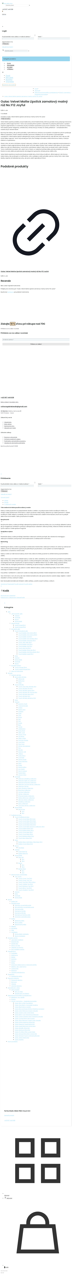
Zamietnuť (4, 584)
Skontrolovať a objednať (8, 595)
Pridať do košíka (5, 118)
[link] (36, 219)
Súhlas (6, 500)
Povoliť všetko (28, 584)
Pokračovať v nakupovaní (8, 597)
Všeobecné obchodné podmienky (14, 443)
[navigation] (36, 591)
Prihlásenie (4, 491)
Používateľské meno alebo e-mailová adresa (15, 484)
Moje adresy (8, 424)
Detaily (6, 502)
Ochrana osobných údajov (12, 439)
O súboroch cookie (10, 504)
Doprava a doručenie (10, 437)
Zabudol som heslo (10, 428)
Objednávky (8, 422)
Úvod (36, 89)
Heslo (40, 484)
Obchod (37, 90)
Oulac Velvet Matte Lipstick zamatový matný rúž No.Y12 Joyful (23, 96)
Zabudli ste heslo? (6, 494)
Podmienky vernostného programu (15, 441)
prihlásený (10, 292)
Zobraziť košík (21, 597)
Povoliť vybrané (19, 584)
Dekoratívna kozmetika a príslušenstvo (46, 92)
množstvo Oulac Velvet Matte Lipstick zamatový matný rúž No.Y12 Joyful (23, 117)
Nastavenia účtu (9, 426)
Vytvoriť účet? (5, 497)
